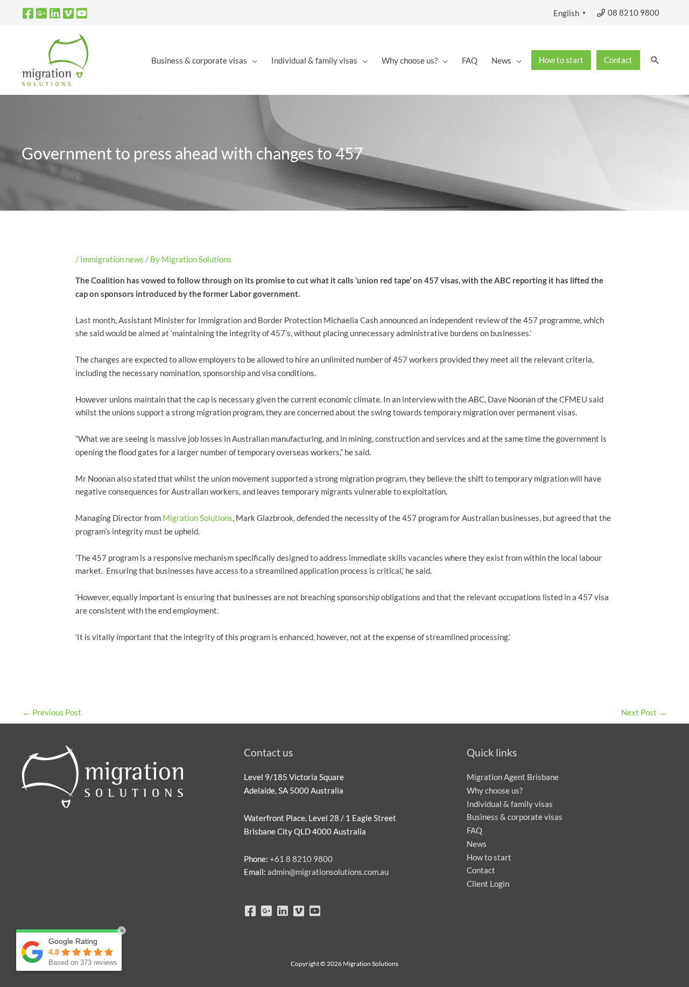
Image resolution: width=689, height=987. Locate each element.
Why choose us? (495, 790)
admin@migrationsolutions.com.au (328, 872)
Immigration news (112, 259)
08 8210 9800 (632, 12)
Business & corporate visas (515, 817)
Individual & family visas (510, 804)
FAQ (474, 830)
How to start (489, 857)
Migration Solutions (198, 518)
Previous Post (52, 712)
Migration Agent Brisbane (513, 777)
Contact (481, 870)
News (477, 844)
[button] (655, 60)
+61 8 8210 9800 (301, 859)
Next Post (643, 712)
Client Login (488, 883)
